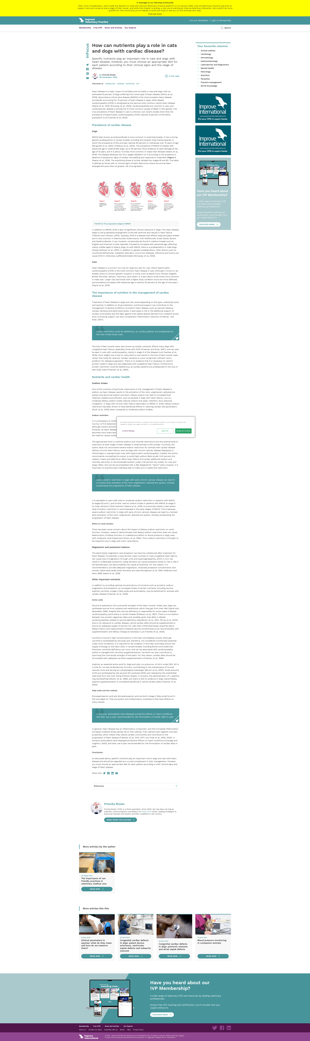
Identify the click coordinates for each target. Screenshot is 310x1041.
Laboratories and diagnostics (215, 65)
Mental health (207, 68)
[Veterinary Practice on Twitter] (214, 1028)
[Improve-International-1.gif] (213, 108)
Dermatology (207, 57)
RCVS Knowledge (209, 86)
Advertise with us (111, 1030)
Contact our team (95, 1030)
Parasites (205, 79)
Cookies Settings (128, 431)
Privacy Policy (138, 1030)
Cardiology (110, 84)
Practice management (211, 82)
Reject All (165, 431)
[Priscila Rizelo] (96, 812)
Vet (137, 84)
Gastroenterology (209, 61)
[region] (155, 427)
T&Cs (129, 1030)
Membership (85, 28)
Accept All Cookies (183, 431)
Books (122, 1030)
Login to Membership (221, 20)
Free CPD (97, 28)
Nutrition (130, 84)
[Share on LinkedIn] (84, 73)
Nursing (120, 84)
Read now (95, 889)
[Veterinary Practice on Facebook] (222, 1028)
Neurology (206, 72)
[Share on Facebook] (84, 69)
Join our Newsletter (198, 20)
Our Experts (130, 28)
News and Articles (113, 28)
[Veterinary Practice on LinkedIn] (229, 1028)
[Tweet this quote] (93, 497)
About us (82, 1030)
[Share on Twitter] (84, 65)
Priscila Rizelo (109, 75)
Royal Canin (147, 812)
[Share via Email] (84, 78)
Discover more (207, 224)
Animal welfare (208, 50)
